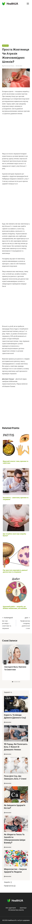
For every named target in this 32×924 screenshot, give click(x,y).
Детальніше (8, 723)
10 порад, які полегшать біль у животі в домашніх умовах (16, 747)
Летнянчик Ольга (9, 66)
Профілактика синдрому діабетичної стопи (25, 623)
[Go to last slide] (5, 662)
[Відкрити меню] (28, 3)
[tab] (12, 681)
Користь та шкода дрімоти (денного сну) (15, 716)
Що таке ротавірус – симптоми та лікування (7, 623)
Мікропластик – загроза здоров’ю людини (15, 870)
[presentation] (16, 654)
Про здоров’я (11, 908)
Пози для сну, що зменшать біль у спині (15, 777)
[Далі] (27, 662)
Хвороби (5, 45)
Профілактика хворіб (16, 910)
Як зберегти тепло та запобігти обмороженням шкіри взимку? (14, 838)
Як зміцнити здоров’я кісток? (14, 806)
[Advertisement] (16, 24)
